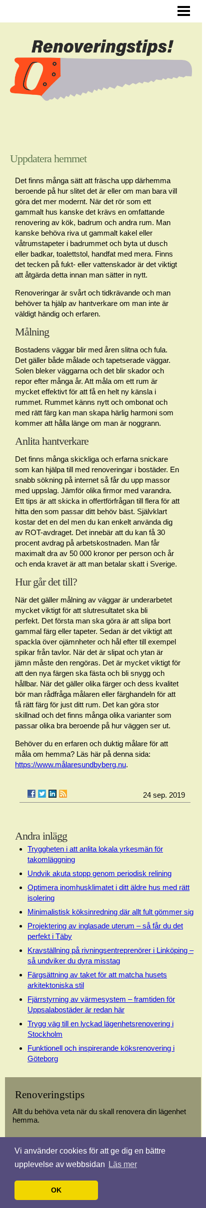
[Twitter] (42, 794)
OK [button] (56, 1190)
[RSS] (63, 794)
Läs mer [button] (122, 1164)
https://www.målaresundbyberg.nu (70, 764)
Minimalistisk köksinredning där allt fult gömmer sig (111, 911)
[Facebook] (32, 794)
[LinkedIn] (52, 794)
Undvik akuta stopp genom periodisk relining (100, 873)
